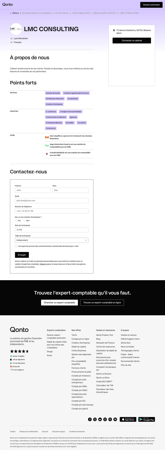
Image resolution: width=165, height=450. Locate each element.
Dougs (50, 351)
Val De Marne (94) (81, 13)
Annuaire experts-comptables (36, 13)
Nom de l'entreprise (22, 225)
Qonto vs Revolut (103, 374)
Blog (98, 339)
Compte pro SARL (79, 386)
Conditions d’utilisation (77, 431)
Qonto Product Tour (104, 335)
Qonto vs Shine (102, 378)
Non (27, 220)
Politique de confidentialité (29, 431)
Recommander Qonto (130, 361)
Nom (54, 186)
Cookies (12, 431)
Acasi (49, 355)
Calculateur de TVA (104, 385)
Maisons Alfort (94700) (105, 13)
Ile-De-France (62, 13)
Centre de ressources (105, 347)
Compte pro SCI (78, 401)
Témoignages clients (130, 350)
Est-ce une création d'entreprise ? (28, 217)
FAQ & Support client (130, 339)
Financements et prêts (81, 372)
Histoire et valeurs (128, 335)
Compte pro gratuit (80, 409)
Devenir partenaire (151, 5)
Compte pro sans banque (82, 405)
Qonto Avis (125, 343)
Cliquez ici (43, 264)
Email (17, 196)
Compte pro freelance (81, 376)
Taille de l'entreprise (22, 236)
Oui (19, 220)
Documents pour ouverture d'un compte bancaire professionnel (106, 360)
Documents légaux (58, 431)
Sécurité (45, 431)
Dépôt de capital (79, 347)
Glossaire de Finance (105, 343)
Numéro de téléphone (23, 207)
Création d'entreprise (81, 343)
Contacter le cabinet (132, 40)
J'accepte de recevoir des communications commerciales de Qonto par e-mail (48, 246)
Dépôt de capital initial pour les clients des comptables (57, 345)
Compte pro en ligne (80, 339)
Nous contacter (127, 347)
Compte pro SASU (79, 390)
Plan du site (126, 365)
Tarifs (74, 335)
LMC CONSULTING (129, 13)
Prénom (18, 186)
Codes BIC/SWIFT (104, 381)
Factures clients (79, 368)
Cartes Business (79, 350)
